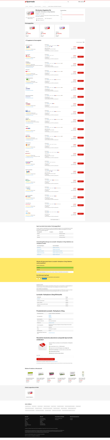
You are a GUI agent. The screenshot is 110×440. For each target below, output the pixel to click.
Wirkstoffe (41, 422)
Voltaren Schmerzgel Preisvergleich (70, 406)
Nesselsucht (39, 247)
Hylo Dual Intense (40, 406)
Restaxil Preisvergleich (57, 408)
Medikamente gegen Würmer (72, 408)
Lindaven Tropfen (53, 406)
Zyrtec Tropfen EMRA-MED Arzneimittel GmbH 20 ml (83, 378)
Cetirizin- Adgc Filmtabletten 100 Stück (72, 378)
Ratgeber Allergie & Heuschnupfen (58, 252)
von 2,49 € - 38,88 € (40, 13)
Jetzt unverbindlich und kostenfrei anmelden (45, 359)
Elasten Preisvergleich (47, 406)
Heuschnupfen (39, 249)
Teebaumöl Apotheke (64, 408)
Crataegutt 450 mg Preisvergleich (47, 408)
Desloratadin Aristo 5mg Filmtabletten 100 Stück (30, 378)
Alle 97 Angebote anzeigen (54, 219)
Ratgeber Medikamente (56, 254)
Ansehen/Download (52, 332)
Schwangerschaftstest (48, 410)
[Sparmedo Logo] (30, 2)
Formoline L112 (34, 406)
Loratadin (38, 298)
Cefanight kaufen (78, 406)
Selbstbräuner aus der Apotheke (56, 410)
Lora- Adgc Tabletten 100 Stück (62, 378)
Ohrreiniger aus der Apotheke (40, 410)
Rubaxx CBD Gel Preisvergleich (29, 408)
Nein (41, 278)
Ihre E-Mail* (38, 355)
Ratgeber (41, 421)
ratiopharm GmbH (38, 15)
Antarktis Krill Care (28, 406)
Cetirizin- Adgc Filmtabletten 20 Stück (41, 378)
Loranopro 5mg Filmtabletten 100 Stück (51, 378)
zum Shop (80, 47)
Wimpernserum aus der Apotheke (29, 410)
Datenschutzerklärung (54, 361)
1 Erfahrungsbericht (49, 18)
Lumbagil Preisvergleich (60, 406)
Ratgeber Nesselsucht (56, 247)
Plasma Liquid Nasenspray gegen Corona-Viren (68, 410)
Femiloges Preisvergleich (38, 408)
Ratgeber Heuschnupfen (56, 249)
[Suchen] (68, 1)
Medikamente (39, 254)
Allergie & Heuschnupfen (40, 252)
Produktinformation (40, 18)
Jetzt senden (44, 278)
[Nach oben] (107, 437)
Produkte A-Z (42, 420)
